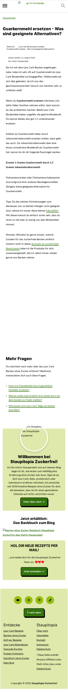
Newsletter (43, 635)
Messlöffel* (52, 210)
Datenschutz (44, 649)
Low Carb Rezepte (13, 631)
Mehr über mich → (34, 502)
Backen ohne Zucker (14, 635)
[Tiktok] (50, 600)
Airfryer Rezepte (12, 640)
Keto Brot (8, 663)
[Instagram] (29, 600)
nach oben (34, 612)
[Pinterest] (39, 600)
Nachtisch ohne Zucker (16, 658)
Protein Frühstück (13, 653)
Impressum (43, 644)
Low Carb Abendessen (15, 644)
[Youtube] (18, 600)
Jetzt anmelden (32, 571)
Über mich (42, 631)
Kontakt (41, 640)
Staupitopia (9, 18)
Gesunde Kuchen (12, 649)
